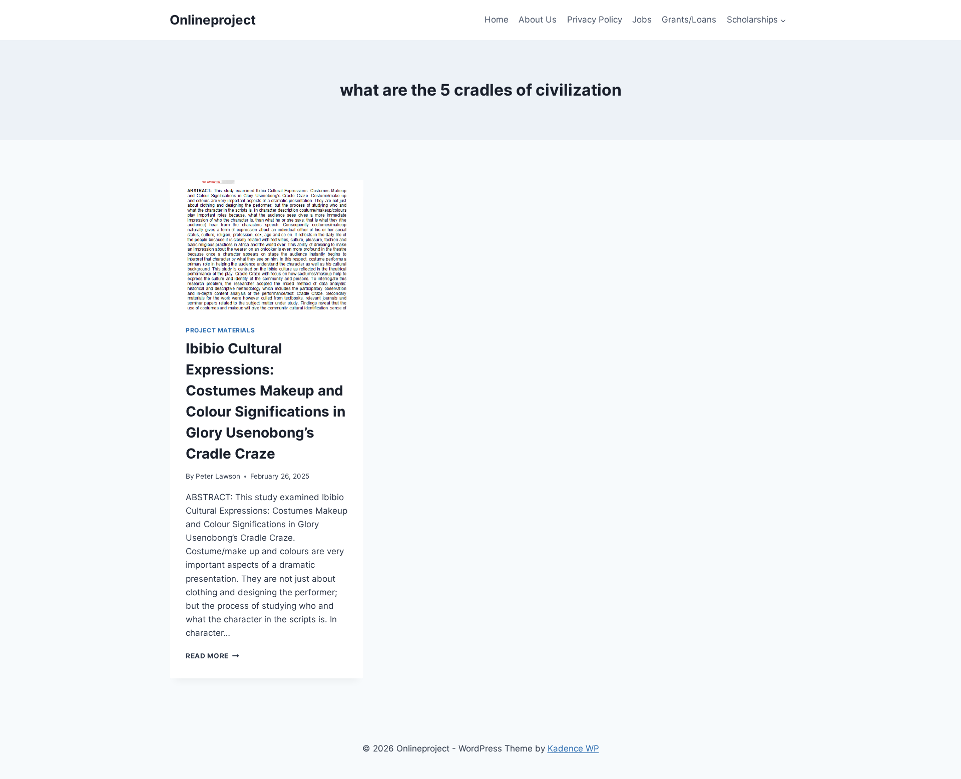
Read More (212, 656)
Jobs (642, 20)
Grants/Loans (689, 20)
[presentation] (266, 244)
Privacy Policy (594, 20)
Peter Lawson (218, 476)
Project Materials (220, 330)
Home (497, 20)
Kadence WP (573, 748)
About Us (538, 20)
